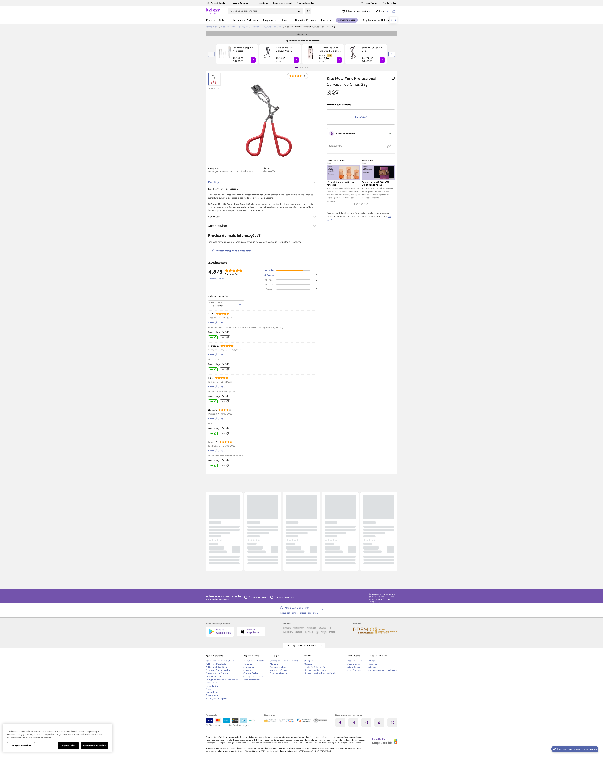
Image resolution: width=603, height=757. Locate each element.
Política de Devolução (216, 663)
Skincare (285, 20)
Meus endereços (355, 663)
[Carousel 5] (364, 204)
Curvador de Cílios (273, 26)
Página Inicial (212, 26)
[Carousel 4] (362, 204)
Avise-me (360, 117)
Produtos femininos (258, 597)
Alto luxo (372, 667)
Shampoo (308, 660)
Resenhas (372, 663)
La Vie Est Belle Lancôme (315, 667)
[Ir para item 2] (300, 67)
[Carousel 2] (357, 204)
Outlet (208, 689)
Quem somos (212, 695)
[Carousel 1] (354, 204)
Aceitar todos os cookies (94, 745)
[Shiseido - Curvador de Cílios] (353, 54)
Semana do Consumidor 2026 (284, 660)
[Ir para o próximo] (395, 20)
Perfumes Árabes (278, 667)
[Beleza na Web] (213, 11)
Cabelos (223, 20)
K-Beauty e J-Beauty (278, 670)
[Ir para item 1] (296, 67)
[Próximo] (391, 54)
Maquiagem (269, 20)
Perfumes (247, 663)
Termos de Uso (213, 682)
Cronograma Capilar (253, 676)
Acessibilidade (218, 2)
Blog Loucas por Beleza (375, 20)
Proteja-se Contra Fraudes (218, 670)
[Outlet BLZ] (347, 20)
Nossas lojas (212, 692)
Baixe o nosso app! (282, 2)
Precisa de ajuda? (305, 2)
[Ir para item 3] (302, 67)
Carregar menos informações (302, 645)
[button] (253, 60)
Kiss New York (228, 26)
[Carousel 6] (367, 204)
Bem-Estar (325, 20)
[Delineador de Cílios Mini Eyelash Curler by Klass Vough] (310, 54)
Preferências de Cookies (217, 673)
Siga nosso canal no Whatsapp (382, 670)
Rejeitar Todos (68, 745)
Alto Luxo (274, 663)
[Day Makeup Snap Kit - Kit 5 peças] (224, 54)
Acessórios (256, 26)
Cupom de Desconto (279, 673)
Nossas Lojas (262, 2)
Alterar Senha (353, 667)
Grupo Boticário (240, 2)
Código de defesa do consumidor (222, 679)
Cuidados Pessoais (305, 20)
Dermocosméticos (251, 679)
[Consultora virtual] (308, 11)
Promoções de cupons (216, 698)
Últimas (371, 660)
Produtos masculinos (284, 597)
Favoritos (391, 2)
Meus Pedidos (371, 2)
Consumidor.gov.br (215, 676)
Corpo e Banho (250, 673)
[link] (237, 54)
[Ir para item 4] (305, 67)
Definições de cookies (21, 745)
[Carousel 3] (359, 204)
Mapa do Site (212, 685)
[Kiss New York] (333, 94)
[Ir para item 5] (307, 67)
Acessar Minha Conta (381, 11)
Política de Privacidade (216, 667)
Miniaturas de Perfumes (315, 670)
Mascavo (308, 663)
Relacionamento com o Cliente (220, 660)
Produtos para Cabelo (253, 660)
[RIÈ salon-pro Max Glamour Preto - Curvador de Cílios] (267, 54)
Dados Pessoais (354, 660)
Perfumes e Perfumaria (245, 20)
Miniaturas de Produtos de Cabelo (320, 673)
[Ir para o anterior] (391, 20)
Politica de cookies (42, 737)
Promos (210, 20)
